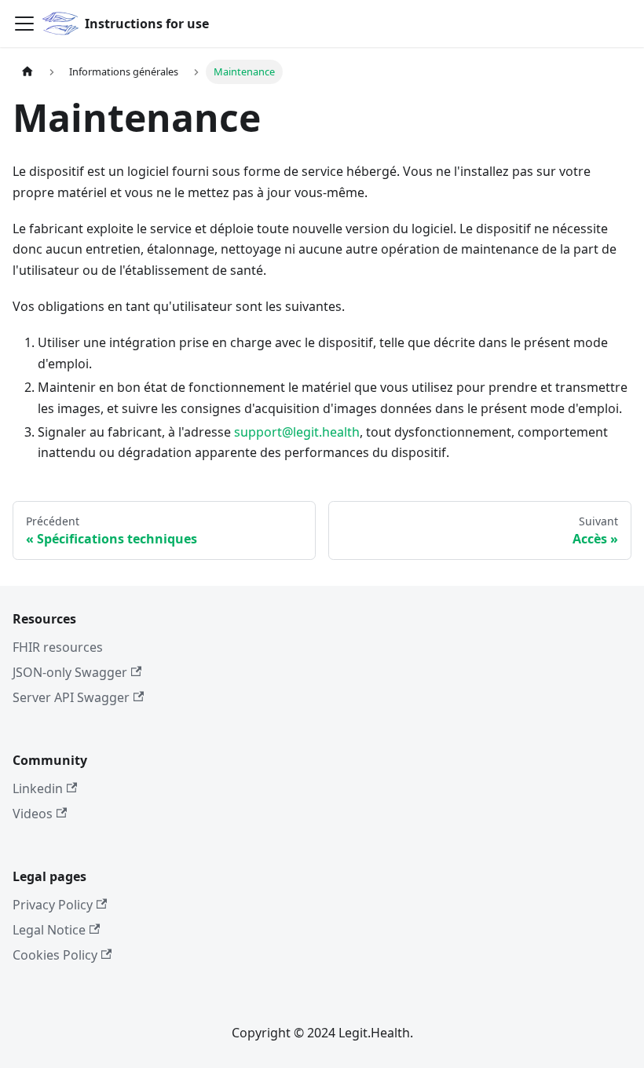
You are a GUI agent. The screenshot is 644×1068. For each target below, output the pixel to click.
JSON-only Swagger (70, 672)
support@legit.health (297, 432)
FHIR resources (58, 647)
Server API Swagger (71, 697)
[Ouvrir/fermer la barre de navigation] (24, 23)
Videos (33, 813)
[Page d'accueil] (27, 72)
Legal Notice (49, 930)
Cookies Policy (55, 955)
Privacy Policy (53, 905)
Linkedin (38, 788)
